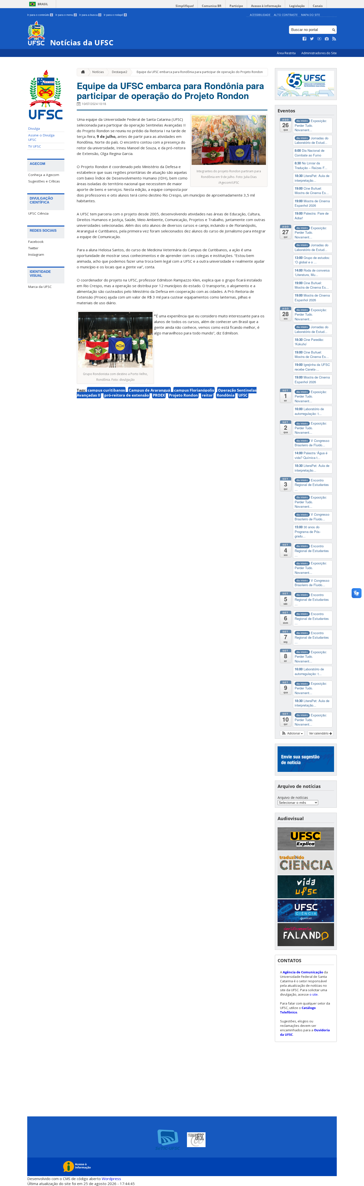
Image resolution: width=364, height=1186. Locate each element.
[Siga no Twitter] (312, 39)
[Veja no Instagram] (327, 39)
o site (314, 994)
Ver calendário (319, 733)
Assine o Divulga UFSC (41, 137)
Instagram (36, 254)
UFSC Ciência (38, 213)
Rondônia (225, 395)
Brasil (43, 4)
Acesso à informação (266, 6)
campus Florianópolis (194, 390)
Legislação (297, 6)
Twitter (33, 248)
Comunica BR (211, 6)
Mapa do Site (310, 15)
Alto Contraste (286, 15)
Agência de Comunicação (303, 972)
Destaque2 (119, 72)
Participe (236, 6)
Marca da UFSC (40, 286)
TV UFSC (34, 146)
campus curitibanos (106, 390)
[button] (292, 733)
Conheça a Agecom (43, 175)
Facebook (36, 241)
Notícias (98, 72)
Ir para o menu (65, 14)
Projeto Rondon (183, 395)
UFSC (243, 395)
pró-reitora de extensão (126, 395)
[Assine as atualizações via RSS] (334, 39)
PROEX (159, 395)
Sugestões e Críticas (44, 181)
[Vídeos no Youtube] (319, 39)
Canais (318, 6)
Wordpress (111, 1178)
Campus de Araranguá (149, 390)
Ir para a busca (90, 14)
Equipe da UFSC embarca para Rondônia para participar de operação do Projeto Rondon (200, 72)
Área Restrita (286, 53)
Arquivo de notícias (293, 797)
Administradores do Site (319, 53)
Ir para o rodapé (115, 14)
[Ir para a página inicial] (81, 72)
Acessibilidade (260, 15)
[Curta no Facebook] (305, 39)
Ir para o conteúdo (39, 14)
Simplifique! (185, 6)
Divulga (34, 128)
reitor (207, 395)
